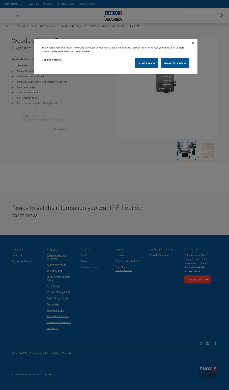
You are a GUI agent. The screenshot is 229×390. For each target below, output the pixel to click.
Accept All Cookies (175, 62)
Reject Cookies (147, 62)
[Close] (192, 43)
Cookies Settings (52, 59)
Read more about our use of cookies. (71, 51)
